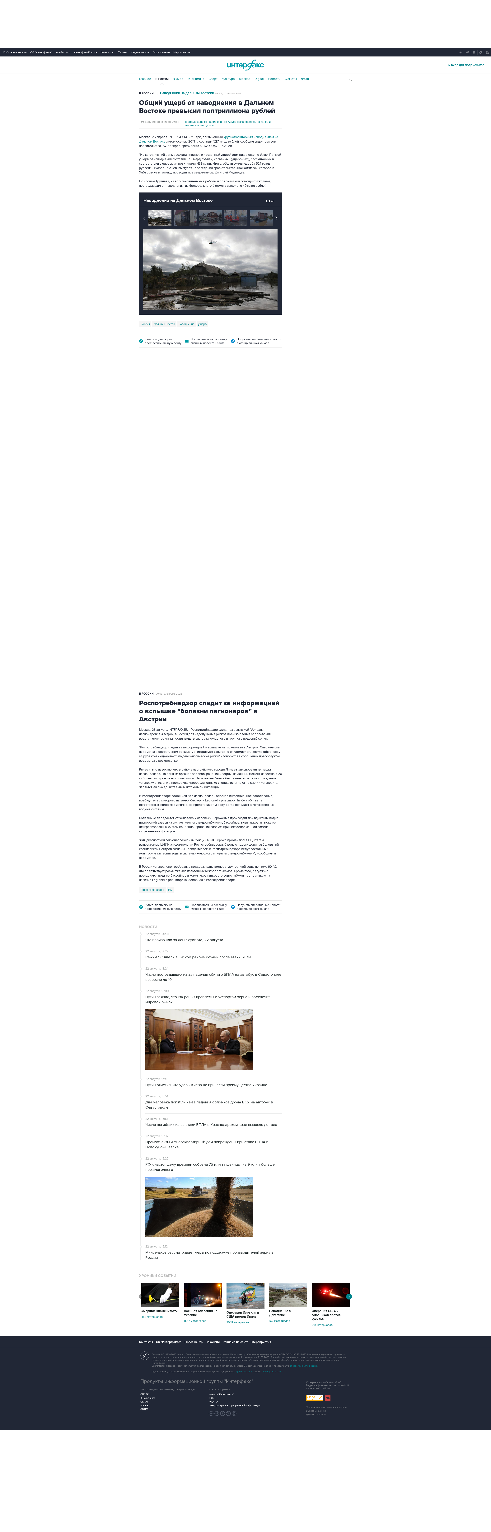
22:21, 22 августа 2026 (223, 374)
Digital (259, 79)
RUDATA (213, 1401)
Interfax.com (63, 52)
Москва (244, 79)
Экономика (196, 79)
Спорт (212, 79)
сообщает (214, 415)
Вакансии (213, 1342)
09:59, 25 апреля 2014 (228, 93)
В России (162, 79)
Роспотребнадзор (152, 890)
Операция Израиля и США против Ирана (243, 1315)
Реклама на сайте (235, 1342)
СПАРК (144, 1394)
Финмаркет (108, 52)
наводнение (186, 324)
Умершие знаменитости (159, 1311)
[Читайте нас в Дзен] (211, 1413)
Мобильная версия (15, 52)
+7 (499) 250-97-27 (271, 1371)
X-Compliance (147, 1398)
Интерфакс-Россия (85, 52)
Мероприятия (181, 52)
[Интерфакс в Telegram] (216, 1413)
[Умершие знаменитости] (160, 1306)
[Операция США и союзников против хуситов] (331, 1306)
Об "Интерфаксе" (41, 52)
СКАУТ (144, 1401)
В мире (178, 79)
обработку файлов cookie (303, 1365)
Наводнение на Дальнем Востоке (187, 93)
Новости (274, 79)
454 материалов (152, 1317)
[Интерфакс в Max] (234, 1413)
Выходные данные (316, 1410)
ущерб (202, 324)
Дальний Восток (164, 324)
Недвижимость (140, 52)
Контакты (146, 1342)
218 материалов (322, 1325)
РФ (170, 890)
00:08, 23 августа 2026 (169, 693)
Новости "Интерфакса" (221, 1394)
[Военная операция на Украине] (203, 1306)
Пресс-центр (194, 1342)
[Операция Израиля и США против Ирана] (245, 1307)
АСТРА (144, 1409)
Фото (305, 79)
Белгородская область (156, 559)
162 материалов (279, 1321)
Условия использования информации (326, 1407)
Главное (145, 79)
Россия (145, 324)
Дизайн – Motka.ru (316, 1414)
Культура (228, 79)
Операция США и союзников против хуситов (326, 1315)
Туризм (122, 52)
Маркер (144, 1405)
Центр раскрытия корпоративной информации (234, 1405)
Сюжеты (291, 79)
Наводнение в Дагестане (280, 1313)
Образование (161, 52)
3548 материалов (238, 1322)
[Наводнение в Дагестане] (288, 1306)
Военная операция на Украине (184, 375)
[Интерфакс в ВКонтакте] (222, 1413)
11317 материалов (195, 1321)
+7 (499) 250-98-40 (244, 1371)
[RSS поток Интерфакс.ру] (228, 1413)
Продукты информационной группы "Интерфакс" (196, 1381)
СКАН (212, 1398)
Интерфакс (245, 65)
